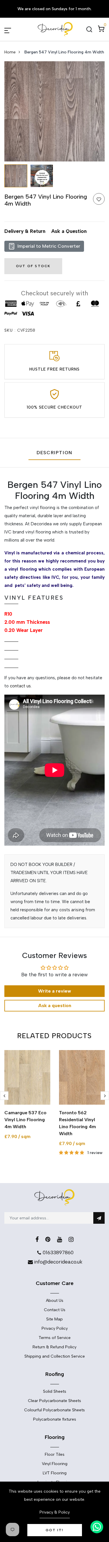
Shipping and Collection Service (54, 1356)
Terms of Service (55, 1337)
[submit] (99, 1218)
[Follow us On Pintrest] (47, 1239)
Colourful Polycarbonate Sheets (54, 1410)
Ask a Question (69, 231)
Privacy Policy (55, 1328)
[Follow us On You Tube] (59, 1239)
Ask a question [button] (54, 1005)
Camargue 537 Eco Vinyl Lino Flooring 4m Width (25, 1119)
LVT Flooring (55, 1473)
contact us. (21, 686)
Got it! (54, 1530)
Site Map (54, 1319)
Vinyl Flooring (54, 1463)
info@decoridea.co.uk (58, 1262)
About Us (54, 1300)
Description (54, 452)
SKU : (10, 330)
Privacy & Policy (55, 1512)
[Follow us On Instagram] (71, 1239)
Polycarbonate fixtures (54, 1419)
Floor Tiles (55, 1454)
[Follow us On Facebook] (37, 1239)
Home (10, 52)
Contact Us (54, 1309)
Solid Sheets (54, 1391)
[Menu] (14, 29)
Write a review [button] (54, 991)
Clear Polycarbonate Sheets (54, 1400)
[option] (54, 111)
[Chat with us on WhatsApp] (96, 1527)
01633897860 (58, 1252)
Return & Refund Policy (54, 1347)
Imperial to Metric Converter (48, 246)
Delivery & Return (24, 231)
